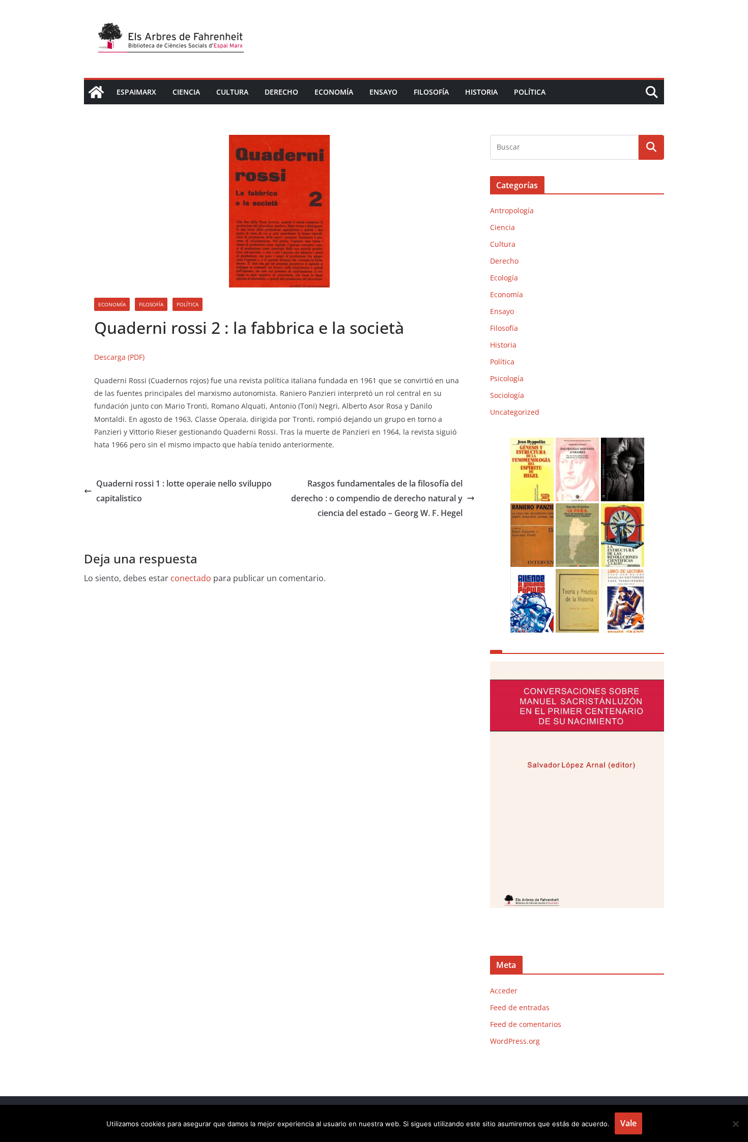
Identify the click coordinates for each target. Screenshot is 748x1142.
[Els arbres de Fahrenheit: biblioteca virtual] (96, 92)
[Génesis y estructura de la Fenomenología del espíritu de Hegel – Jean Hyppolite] (532, 444)
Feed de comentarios (525, 1024)
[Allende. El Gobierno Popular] (532, 575)
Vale (628, 1123)
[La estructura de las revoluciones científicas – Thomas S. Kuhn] (622, 510)
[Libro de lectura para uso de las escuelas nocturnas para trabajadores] (622, 575)
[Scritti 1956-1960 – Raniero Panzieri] (532, 510)
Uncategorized (514, 412)
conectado (190, 578)
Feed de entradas (520, 1007)
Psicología (507, 378)
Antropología (512, 210)
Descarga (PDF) (119, 357)
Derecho (281, 92)
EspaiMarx (136, 92)
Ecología (504, 277)
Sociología (507, 395)
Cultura (232, 92)
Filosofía (431, 92)
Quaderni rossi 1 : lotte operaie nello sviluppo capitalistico (184, 491)
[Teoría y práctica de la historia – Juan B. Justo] (577, 575)
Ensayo (383, 92)
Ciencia (186, 92)
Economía (333, 92)
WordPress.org (515, 1041)
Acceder (503, 990)
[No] (735, 1124)
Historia (481, 92)
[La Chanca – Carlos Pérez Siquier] (622, 444)
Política (529, 92)
